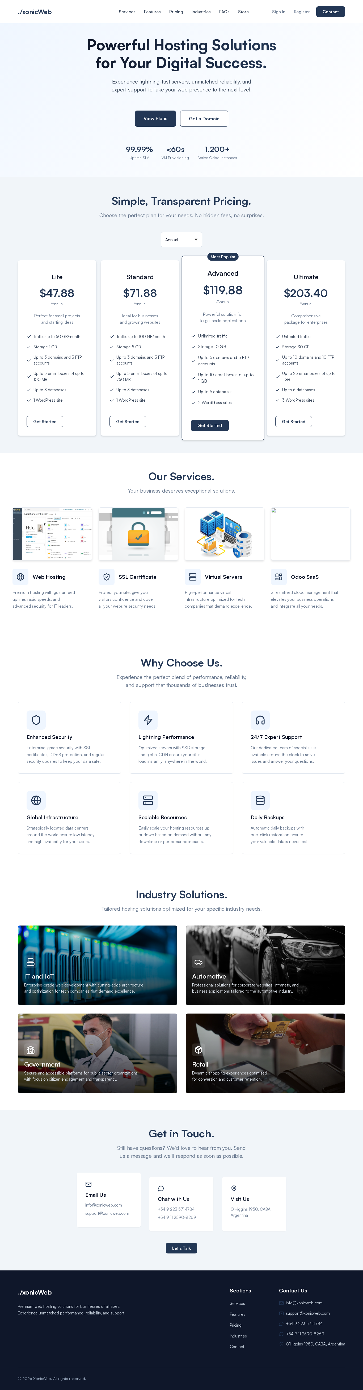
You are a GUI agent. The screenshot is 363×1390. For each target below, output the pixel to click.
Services (127, 11)
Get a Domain (204, 118)
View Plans (155, 118)
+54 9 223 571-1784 (176, 1205)
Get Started (45, 421)
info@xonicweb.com (103, 1205)
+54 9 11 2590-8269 (177, 1213)
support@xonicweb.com (107, 1213)
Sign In (278, 11)
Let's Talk (181, 1248)
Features (152, 11)
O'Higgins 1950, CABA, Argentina (251, 1208)
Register (302, 11)
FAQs (224, 11)
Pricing (176, 11)
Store (243, 11)
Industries (201, 11)
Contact (331, 11)
